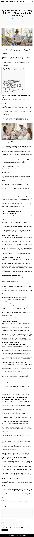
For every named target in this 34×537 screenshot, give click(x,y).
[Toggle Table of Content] (23, 68)
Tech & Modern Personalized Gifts (8, 79)
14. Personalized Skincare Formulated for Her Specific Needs (13, 89)
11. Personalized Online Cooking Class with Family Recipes (13, 85)
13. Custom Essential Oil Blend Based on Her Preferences (13, 88)
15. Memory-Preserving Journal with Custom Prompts (12, 90)
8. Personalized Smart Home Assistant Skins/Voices (12, 81)
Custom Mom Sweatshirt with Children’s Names (12, 144)
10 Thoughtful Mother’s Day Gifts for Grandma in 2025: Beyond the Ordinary (15, 501)
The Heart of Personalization (7, 92)
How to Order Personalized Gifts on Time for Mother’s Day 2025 (13, 91)
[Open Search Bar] (30, 1)
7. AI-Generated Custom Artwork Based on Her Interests (12, 80)
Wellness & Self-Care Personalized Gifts (9, 87)
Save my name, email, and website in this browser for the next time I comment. (15, 527)
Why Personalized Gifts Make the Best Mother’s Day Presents (13, 69)
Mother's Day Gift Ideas (12, 1)
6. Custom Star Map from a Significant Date (10, 78)
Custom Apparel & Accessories (8, 70)
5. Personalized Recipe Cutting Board (10, 77)
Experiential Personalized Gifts (8, 83)
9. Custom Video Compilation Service (10, 82)
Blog (3, 500)
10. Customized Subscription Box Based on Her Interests (12, 84)
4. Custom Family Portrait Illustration (9, 76)
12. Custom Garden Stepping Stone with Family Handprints (13, 86)
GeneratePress (23, 535)
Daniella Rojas (14, 18)
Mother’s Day (26, 111)
